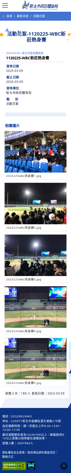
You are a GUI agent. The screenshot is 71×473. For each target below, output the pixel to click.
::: (3, 16)
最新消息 (23, 16)
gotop (64, 466)
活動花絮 (39, 16)
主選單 (6, 5)
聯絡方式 (7, 456)
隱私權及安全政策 (13, 452)
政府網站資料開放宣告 (41, 452)
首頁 (9, 16)
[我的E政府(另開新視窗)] (31, 466)
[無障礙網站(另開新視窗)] (14, 466)
